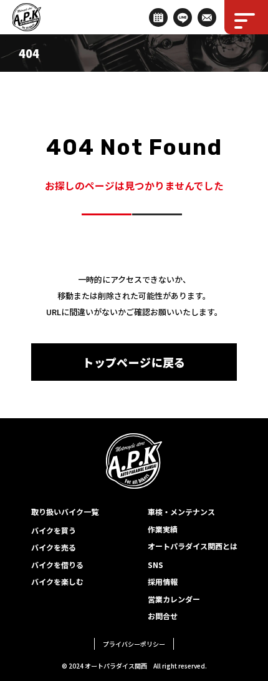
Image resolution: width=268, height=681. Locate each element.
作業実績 (163, 529)
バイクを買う (53, 530)
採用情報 (163, 581)
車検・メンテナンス (181, 511)
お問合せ (163, 615)
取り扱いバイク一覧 (64, 511)
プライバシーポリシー (134, 644)
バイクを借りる (57, 564)
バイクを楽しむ (57, 581)
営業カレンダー (174, 599)
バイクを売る (53, 547)
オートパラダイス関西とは (192, 546)
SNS (155, 564)
